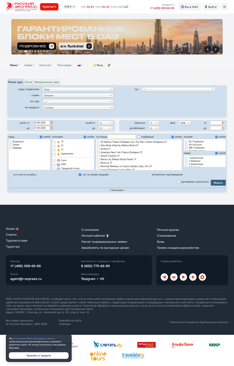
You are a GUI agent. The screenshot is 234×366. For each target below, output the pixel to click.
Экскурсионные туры (46, 82)
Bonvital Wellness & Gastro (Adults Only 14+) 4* (126, 166)
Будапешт (18, 141)
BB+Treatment (196, 147)
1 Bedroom (194, 161)
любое (222, 136)
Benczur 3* (106, 162)
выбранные (147, 136)
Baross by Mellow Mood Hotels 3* (118, 159)
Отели (28, 82)
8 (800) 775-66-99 (95, 266)
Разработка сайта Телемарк (70, 322)
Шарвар (17, 147)
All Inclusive (195, 144)
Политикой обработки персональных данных (111, 305)
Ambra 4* (105, 149)
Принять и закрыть (39, 355)
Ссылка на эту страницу (109, 65)
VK (102, 279)
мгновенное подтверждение (167, 174)
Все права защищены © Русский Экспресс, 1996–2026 (26, 322)
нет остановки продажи (95, 174)
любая (90, 136)
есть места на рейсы (24, 174)
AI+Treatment (195, 141)
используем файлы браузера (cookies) (33, 338)
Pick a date (51, 122)
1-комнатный (195, 157)
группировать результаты (195, 181)
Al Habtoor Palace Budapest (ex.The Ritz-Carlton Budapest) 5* (134, 142)
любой (46, 136)
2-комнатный (195, 164)
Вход (100, 65)
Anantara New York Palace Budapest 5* (122, 152)
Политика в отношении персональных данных (198, 322)
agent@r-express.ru (26, 279)
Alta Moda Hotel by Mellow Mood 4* (119, 145)
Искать (218, 182)
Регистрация (64, 65)
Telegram (88, 279)
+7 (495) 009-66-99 (162, 8)
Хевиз (16, 144)
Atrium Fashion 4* (110, 155)
